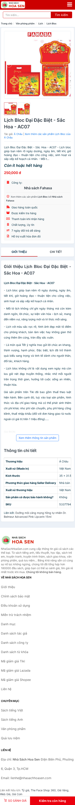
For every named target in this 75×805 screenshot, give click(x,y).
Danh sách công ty (14, 643)
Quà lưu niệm (10, 738)
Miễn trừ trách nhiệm (16, 615)
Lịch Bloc (52, 23)
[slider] (10, 108)
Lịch (40, 23)
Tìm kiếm (61, 15)
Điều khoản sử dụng (15, 605)
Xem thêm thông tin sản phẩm (37, 437)
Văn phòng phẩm (25, 23)
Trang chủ (6, 23)
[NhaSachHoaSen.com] (17, 5)
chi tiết (56, 252)
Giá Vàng (62, 790)
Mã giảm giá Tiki (13, 661)
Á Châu (18, 134)
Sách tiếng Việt (12, 710)
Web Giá (5, 794)
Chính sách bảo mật (15, 596)
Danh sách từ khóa (14, 652)
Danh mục (8, 624)
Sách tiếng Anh (12, 719)
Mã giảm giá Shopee (16, 680)
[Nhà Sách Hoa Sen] (20, 540)
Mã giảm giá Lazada (15, 670)
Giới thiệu (19, 252)
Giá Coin (17, 794)
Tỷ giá (25, 790)
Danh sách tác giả (14, 633)
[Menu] (69, 4)
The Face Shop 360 (43, 790)
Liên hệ (6, 689)
